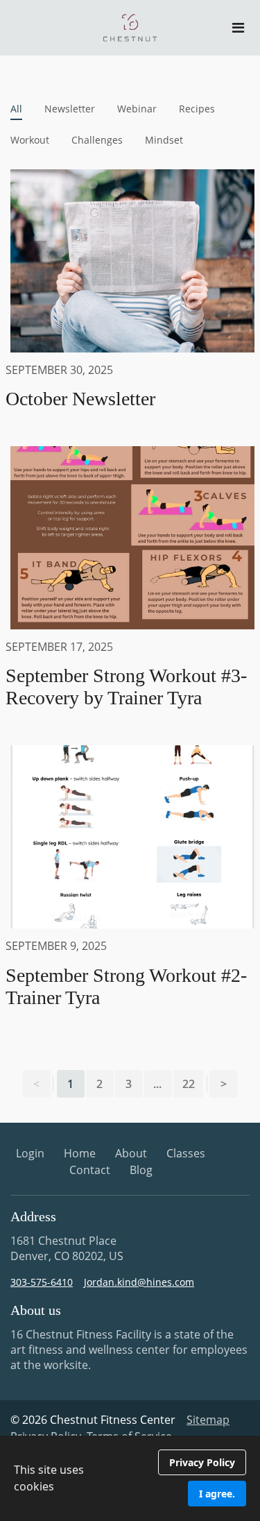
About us (35, 1310)
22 (188, 1083)
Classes (185, 1153)
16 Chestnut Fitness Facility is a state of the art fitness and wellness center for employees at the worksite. (129, 1350)
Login (30, 1153)
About (131, 1153)
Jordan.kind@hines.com (139, 1282)
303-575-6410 (41, 1282)
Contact (89, 1170)
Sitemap (208, 1419)
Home (80, 1153)
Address (33, 1216)
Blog (141, 1170)
